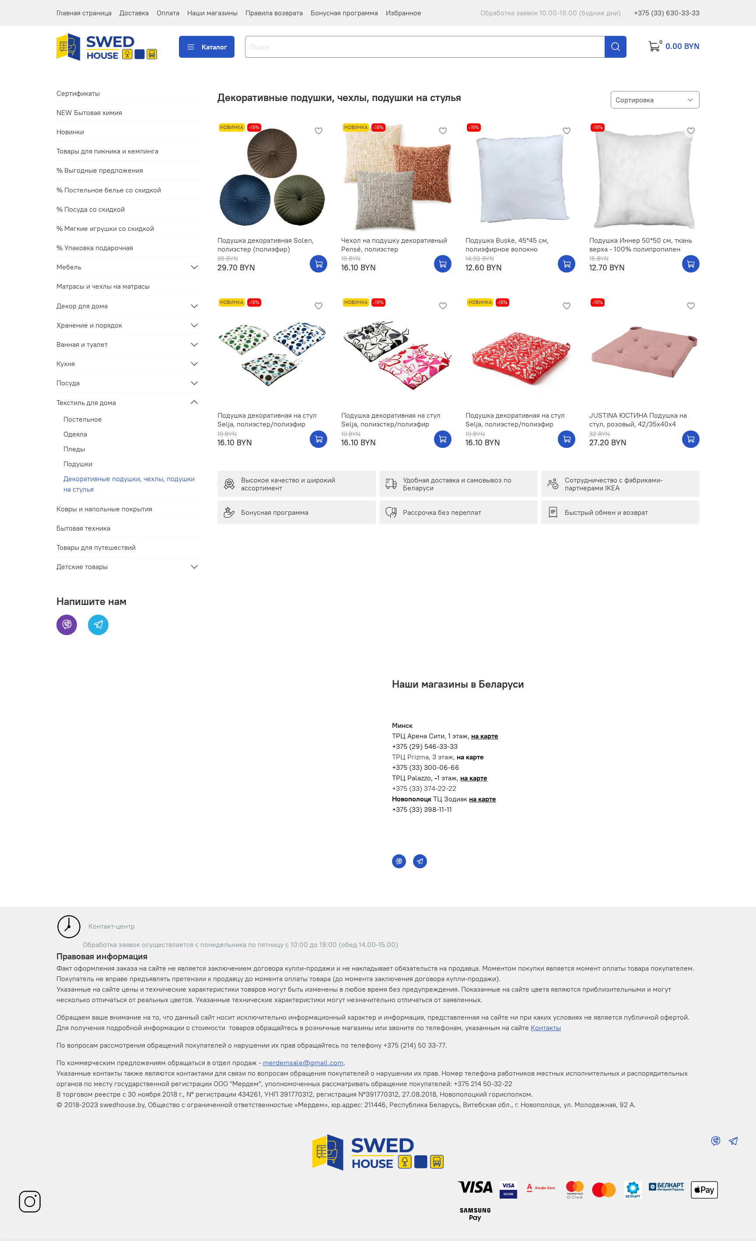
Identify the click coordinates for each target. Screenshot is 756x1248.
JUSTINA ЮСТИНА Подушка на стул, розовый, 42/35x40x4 (638, 419)
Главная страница (84, 12)
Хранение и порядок (89, 325)
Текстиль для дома (86, 402)
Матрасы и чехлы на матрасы (103, 286)
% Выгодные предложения (99, 170)
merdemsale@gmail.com (303, 1062)
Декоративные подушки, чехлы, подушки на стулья (129, 483)
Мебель (68, 266)
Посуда (68, 382)
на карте (484, 735)
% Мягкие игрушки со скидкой (105, 228)
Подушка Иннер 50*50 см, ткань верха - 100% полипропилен (640, 244)
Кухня (65, 363)
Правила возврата (274, 12)
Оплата (168, 12)
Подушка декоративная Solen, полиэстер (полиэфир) (265, 244)
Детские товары (82, 566)
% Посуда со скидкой (90, 209)
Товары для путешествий (96, 547)
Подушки (77, 463)
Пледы (74, 448)
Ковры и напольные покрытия (104, 508)
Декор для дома (82, 305)
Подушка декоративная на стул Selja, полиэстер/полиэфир (267, 419)
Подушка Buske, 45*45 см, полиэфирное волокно (507, 244)
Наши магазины (212, 12)
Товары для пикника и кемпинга (107, 151)
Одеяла (75, 434)
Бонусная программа (344, 12)
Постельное (82, 419)
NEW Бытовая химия (89, 112)
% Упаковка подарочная (94, 247)
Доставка (134, 12)
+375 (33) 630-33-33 (667, 12)
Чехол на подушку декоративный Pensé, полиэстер (394, 244)
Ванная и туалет (82, 344)
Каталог (214, 46)
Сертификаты (78, 93)
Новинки (70, 131)
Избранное (403, 12)
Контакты (546, 1027)
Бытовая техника (83, 528)
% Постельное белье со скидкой (108, 189)
